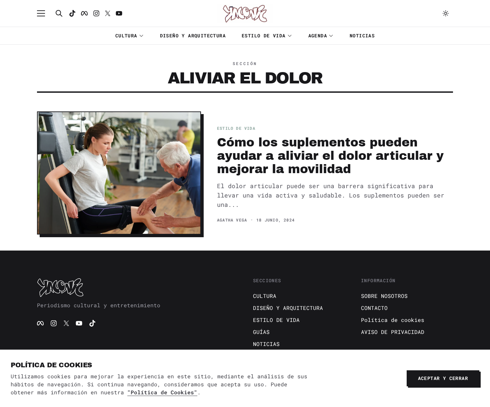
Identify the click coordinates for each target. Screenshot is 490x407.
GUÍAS (261, 331)
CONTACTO (374, 307)
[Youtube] (119, 13)
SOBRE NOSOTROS (384, 295)
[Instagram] (96, 13)
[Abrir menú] (44, 13)
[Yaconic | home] (137, 287)
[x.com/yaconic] (107, 13)
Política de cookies (392, 319)
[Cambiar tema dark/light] (445, 13)
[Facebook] (84, 13)
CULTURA (126, 35)
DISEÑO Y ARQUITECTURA (193, 35)
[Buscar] (59, 13)
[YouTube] (79, 323)
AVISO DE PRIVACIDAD (392, 331)
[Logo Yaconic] (245, 13)
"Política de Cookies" (162, 392)
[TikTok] (72, 13)
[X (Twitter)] (66, 323)
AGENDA (317, 35)
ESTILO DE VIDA (264, 35)
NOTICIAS (362, 35)
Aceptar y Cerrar (443, 378)
